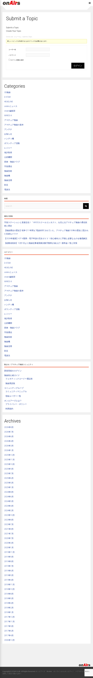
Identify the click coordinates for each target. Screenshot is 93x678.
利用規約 (9, 409)
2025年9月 (9, 469)
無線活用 (8, 180)
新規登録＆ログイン (13, 371)
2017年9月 (9, 626)
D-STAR (7, 97)
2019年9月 (9, 557)
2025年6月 (9, 478)
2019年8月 (9, 561)
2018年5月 (9, 598)
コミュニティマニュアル (16, 391)
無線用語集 (10, 383)
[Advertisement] (46, 651)
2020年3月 (9, 543)
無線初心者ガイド (12, 375)
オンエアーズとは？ (13, 401)
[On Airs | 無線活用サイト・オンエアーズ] (11, 5)
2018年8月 (9, 594)
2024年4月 (9, 506)
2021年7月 (9, 533)
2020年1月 (9, 547)
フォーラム (17, 37)
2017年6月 (9, 631)
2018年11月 (9, 584)
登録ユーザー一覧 (13, 396)
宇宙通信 (8, 166)
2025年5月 (9, 483)
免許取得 (8, 152)
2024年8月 (9, 492)
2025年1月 (9, 487)
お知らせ (8, 134)
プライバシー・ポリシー (16, 404)
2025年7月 (9, 473)
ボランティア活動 (12, 143)
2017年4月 (9, 635)
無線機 (7, 175)
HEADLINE (8, 101)
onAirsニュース (10, 106)
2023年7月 (9, 524)
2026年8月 (9, 427)
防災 (6, 185)
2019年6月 (9, 571)
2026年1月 (9, 450)
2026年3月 (9, 446)
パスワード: (12, 55)
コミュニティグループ (14, 388)
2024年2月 (9, 510)
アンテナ (8, 129)
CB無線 (7, 92)
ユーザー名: (12, 49)
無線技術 (8, 171)
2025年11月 (9, 459)
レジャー (8, 148)
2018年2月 (9, 608)
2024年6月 (9, 496)
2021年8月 (9, 529)
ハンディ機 (9, 138)
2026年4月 (9, 441)
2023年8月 (9, 520)
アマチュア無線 (11, 120)
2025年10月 (9, 464)
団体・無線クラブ (12, 162)
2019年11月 (9, 552)
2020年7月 (9, 538)
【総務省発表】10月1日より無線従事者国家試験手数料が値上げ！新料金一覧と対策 (40, 243)
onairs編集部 (9, 111)
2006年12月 (9, 640)
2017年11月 (9, 621)
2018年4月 (9, 603)
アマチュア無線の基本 (14, 125)
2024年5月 (9, 501)
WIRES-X (8, 115)
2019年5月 (9, 575)
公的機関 (8, 157)
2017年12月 (9, 617)
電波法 (7, 189)
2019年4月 (9, 580)
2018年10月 (9, 589)
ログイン (78, 65)
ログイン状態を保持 (17, 60)
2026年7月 (9, 432)
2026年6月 (9, 436)
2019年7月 (9, 566)
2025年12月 (9, 455)
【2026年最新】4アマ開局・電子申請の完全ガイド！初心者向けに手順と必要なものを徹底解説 (45, 238)
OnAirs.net (9, 37)
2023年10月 (9, 515)
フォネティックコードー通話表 (19, 379)
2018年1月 (9, 612)
